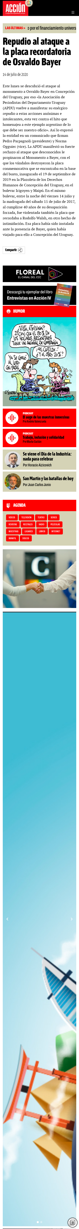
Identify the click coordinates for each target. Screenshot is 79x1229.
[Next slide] (71, 919)
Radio (41, 524)
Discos (25, 538)
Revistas (13, 524)
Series (54, 517)
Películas (55, 524)
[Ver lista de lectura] (72, 1222)
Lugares (29, 531)
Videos (12, 517)
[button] (38, 1222)
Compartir (11, 250)
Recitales (28, 524)
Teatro (41, 517)
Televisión (26, 517)
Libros (42, 531)
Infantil (12, 538)
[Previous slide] (7, 919)
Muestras (13, 531)
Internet (55, 531)
